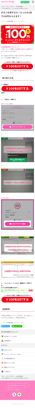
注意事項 (7, 340)
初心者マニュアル (10, 336)
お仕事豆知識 (19, 6)
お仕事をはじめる (25, 2)
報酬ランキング (9, 367)
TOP (3, 6)
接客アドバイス (9, 362)
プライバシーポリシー (13, 389)
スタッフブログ (10, 6)
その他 (7, 371)
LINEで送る (17, 326)
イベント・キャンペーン (12, 354)
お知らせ (8, 350)
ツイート (6, 326)
